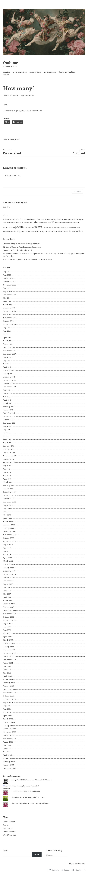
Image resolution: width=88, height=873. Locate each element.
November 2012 (9, 380)
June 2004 (7, 709)
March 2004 (8, 719)
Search (5, 851)
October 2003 (8, 735)
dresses (62, 219)
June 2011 (6, 433)
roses (78, 227)
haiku (35, 222)
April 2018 (7, 301)
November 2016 (9, 311)
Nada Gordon (29, 95)
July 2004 (7, 706)
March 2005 (8, 679)
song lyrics (24, 231)
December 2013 (9, 347)
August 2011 (7, 426)
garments (27, 222)
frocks (21, 222)
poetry (38, 226)
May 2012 (7, 397)
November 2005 (9, 653)
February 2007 (9, 604)
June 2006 (7, 630)
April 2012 (7, 400)
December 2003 (9, 729)
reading (50, 227)
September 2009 (9, 502)
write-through (70, 231)
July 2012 (6, 390)
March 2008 (8, 561)
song (18, 231)
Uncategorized (15, 139)
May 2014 (7, 334)
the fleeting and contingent (45, 231)
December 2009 (9, 492)
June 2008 (7, 551)
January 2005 (8, 686)
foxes (4, 222)
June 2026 (7, 275)
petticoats (12, 227)
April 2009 (7, 518)
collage (38, 219)
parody (77, 222)
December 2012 (9, 377)
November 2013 (9, 351)
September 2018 (9, 295)
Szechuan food (32, 231)
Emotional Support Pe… (20, 803)
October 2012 (8, 384)
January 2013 (8, 374)
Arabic (5, 219)
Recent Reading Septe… (20, 786)
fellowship (72, 219)
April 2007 (7, 597)
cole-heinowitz (30, 219)
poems (27, 227)
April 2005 (7, 676)
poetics (31, 227)
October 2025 (8, 278)
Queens (45, 227)
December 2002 (9, 768)
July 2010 (6, 469)
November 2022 (9, 285)
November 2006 (9, 614)
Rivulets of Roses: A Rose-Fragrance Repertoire (22, 247)
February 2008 (9, 564)
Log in (5, 825)
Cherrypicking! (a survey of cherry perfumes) (21, 244)
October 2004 (8, 696)
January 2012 (8, 410)
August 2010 (8, 466)
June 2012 (7, 393)
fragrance (10, 222)
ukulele (6, 75)
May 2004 (7, 712)
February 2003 (9, 762)
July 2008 (7, 548)
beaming (6, 72)
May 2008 (7, 555)
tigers (56, 231)
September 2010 (9, 463)
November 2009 (9, 495)
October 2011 (8, 420)
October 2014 (8, 321)
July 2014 (6, 328)
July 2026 (7, 272)
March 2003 (8, 758)
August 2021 (7, 291)
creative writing (51, 219)
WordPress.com (9, 835)
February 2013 (8, 370)
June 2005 (7, 670)
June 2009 (7, 512)
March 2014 (7, 341)
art (8, 219)
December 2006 (9, 610)
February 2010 (8, 485)
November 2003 (9, 732)
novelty (72, 222)
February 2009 (9, 525)
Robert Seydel (61, 227)
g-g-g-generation (20, 72)
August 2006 (8, 624)
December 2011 (9, 413)
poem (19, 227)
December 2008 (9, 532)
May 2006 (7, 633)
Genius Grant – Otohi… (20, 791)
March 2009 (8, 522)
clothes (22, 219)
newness (67, 222)
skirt (15, 231)
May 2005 (7, 673)
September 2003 (9, 739)
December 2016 (9, 308)
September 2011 (9, 423)
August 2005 (8, 663)
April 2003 (7, 755)
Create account (9, 822)
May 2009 (7, 515)
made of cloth (35, 72)
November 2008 (9, 535)
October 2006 (8, 617)
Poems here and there (67, 72)
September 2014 (9, 324)
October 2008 (8, 538)
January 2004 (8, 726)
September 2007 (9, 581)
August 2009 (8, 505)
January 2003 (8, 765)
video (60, 231)
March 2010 (7, 482)
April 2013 (7, 367)
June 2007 (7, 591)
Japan (49, 222)
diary (58, 219)
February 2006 (9, 643)
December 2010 (9, 453)
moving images (50, 72)
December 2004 (9, 689)
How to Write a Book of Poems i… (41, 780)
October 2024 (8, 282)
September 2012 (9, 387)
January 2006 (8, 647)
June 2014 (7, 331)
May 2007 (7, 594)
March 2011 (7, 443)
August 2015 (7, 314)
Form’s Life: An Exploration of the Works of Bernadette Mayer (28, 259)
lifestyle (57, 222)
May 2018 (7, 298)
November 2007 (9, 574)
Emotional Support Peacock (40, 803)
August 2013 (7, 357)
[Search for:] (13, 207)
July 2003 (7, 745)
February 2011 (8, 446)
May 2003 (7, 752)
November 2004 (9, 693)
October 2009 (8, 499)
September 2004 (9, 699)
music (62, 222)
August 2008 (8, 545)
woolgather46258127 (19, 780)
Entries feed (8, 828)
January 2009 (8, 528)
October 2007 (8, 577)
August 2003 (8, 742)
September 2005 (9, 660)
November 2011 (9, 416)
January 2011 (8, 449)
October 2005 (8, 656)
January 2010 (8, 489)
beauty (12, 219)
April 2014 (7, 338)
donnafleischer (17, 797)
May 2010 (7, 476)
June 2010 (7, 472)
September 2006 (9, 620)
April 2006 (7, 637)
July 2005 (7, 666)
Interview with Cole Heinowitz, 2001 (17, 250)
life (53, 222)
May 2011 (6, 436)
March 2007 (8, 601)
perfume (5, 227)
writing (80, 231)
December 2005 (9, 650)
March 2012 (7, 403)
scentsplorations (8, 231)
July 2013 (6, 361)
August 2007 (8, 584)
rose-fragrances (71, 227)
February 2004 (9, 722)
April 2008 (7, 558)
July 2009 (7, 508)
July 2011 (6, 430)
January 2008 (8, 568)
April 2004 (7, 716)
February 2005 (9, 683)
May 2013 (7, 364)
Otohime (10, 63)
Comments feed (9, 832)
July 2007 (6, 587)
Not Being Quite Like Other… (35, 797)
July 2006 (7, 627)
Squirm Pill (35, 786)
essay (67, 219)
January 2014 (8, 344)
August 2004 (8, 702)
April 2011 (7, 439)
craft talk (43, 219)
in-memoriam (43, 222)
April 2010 (7, 479)
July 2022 (7, 288)
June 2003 (7, 749)
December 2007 (9, 571)
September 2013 (9, 354)
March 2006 (8, 640)
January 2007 (8, 607)
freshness (16, 222)
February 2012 (8, 407)
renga (55, 227)
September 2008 (9, 541)
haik (31, 222)
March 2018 (7, 305)
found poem (79, 219)
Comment (77, 191)
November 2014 (9, 318)
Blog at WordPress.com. (77, 864)
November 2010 (9, 456)
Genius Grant (35, 791)
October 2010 (8, 459)
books (16, 219)
